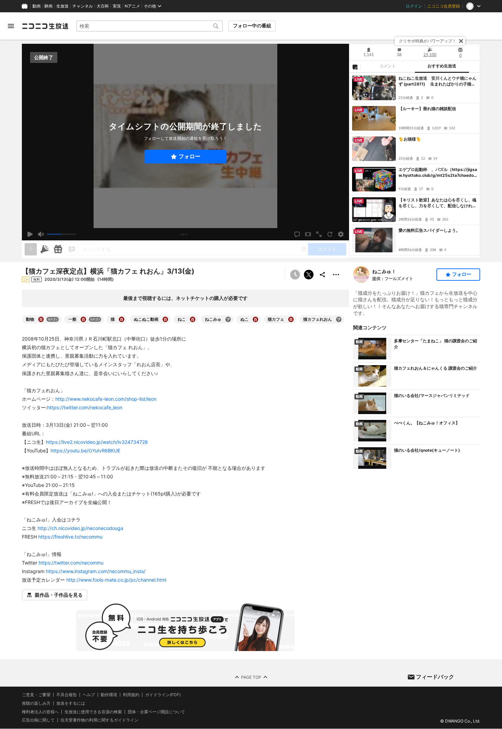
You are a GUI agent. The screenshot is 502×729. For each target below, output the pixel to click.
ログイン (414, 6)
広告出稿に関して (38, 720)
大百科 (103, 6)
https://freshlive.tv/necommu (70, 537)
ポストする (308, 274)
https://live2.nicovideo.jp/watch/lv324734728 (97, 442)
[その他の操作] (336, 274)
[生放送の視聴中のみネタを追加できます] (31, 249)
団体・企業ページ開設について (156, 712)
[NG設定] (354, 66)
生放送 (62, 6)
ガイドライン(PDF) (163, 695)
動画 (36, 6)
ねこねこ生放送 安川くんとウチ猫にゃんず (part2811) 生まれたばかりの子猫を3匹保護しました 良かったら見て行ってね (437, 81)
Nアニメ (132, 6)
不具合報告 (66, 695)
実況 (117, 6)
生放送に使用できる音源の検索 (93, 712)
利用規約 (131, 695)
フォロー (189, 156)
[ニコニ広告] (44, 249)
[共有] (322, 274)
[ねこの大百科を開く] (192, 319)
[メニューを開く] (11, 26)
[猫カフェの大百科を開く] (291, 319)
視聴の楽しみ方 (36, 703)
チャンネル (82, 6)
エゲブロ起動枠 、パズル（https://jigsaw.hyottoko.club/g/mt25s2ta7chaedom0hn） (438, 172)
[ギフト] (58, 249)
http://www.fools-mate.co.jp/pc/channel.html (116, 580)
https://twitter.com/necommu (71, 563)
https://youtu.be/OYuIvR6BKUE (85, 450)
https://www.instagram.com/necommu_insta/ (95, 571)
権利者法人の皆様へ (40, 711)
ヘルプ (89, 695)
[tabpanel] (414, 165)
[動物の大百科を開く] (41, 319)
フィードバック (435, 676)
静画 (48, 6)
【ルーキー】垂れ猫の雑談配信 (427, 108)
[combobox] (149, 26)
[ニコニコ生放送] (45, 26)
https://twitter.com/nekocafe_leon (84, 407)
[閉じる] (461, 41)
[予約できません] (295, 274)
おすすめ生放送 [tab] (442, 66)
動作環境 (109, 695)
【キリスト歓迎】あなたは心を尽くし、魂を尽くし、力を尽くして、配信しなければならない (437, 203)
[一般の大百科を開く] (83, 319)
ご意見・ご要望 (36, 694)
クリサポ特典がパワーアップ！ (427, 40)
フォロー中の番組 (252, 25)
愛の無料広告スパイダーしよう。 (429, 230)
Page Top (251, 677)
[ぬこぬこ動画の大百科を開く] (165, 319)
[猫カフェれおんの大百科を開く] (338, 319)
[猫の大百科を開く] (121, 319)
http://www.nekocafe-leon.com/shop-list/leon (105, 399)
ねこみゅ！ (384, 271)
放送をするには (70, 703)
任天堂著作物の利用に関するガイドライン (99, 720)
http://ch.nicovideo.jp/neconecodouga (80, 528)
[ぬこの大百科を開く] (255, 319)
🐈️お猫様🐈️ (410, 139)
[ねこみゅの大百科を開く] (228, 319)
